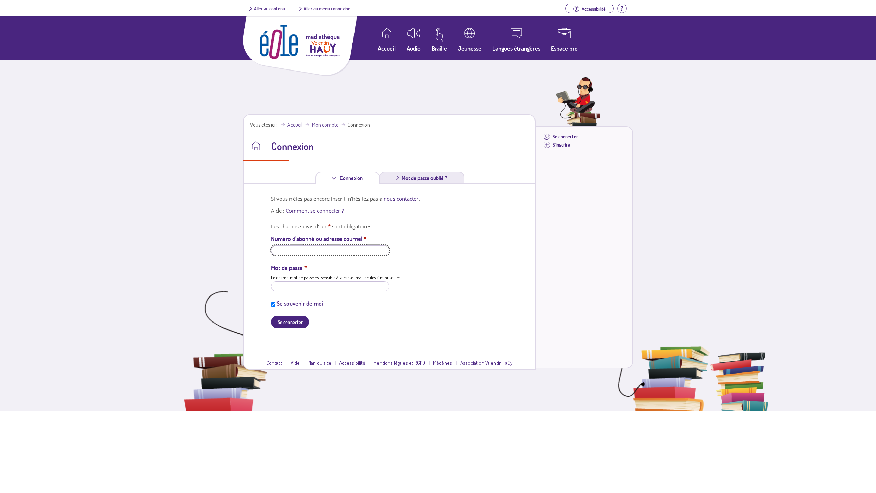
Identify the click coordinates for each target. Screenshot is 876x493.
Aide (295, 362)
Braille (439, 48)
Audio (414, 48)
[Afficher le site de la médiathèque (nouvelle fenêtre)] (323, 54)
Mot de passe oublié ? (424, 178)
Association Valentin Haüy (486, 362)
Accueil (294, 124)
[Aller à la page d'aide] (621, 7)
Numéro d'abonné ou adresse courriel (318, 238)
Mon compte (325, 124)
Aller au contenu (269, 8)
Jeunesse (469, 48)
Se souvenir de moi (299, 303)
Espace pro (564, 48)
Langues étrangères (516, 48)
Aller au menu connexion (327, 8)
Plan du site (319, 362)
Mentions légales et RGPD (399, 362)
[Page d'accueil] (279, 56)
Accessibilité (352, 362)
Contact (274, 362)
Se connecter (565, 136)
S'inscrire (561, 145)
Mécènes (442, 362)
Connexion (352, 179)
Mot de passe (289, 267)
